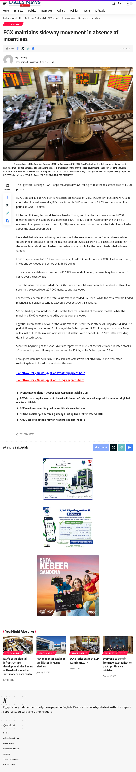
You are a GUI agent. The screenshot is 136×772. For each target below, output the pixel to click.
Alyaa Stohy (21, 57)
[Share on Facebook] (17, 48)
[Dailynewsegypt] (24, 3)
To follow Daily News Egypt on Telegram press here (50, 380)
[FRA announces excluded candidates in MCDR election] (51, 645)
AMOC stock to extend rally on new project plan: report (52, 419)
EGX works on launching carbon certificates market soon (53, 408)
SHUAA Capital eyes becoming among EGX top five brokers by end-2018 (61, 414)
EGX (31, 434)
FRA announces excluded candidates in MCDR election (51, 662)
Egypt (122, 653)
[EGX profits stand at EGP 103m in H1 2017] (85, 645)
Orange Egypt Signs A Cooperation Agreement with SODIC (54, 392)
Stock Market (13, 24)
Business (109, 653)
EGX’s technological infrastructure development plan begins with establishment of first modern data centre (18, 666)
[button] (6, 3)
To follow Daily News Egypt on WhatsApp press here (50, 373)
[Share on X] (22, 48)
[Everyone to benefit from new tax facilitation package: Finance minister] (118, 645)
